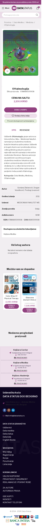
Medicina (29, 22)
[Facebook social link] (4, 410)
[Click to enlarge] (7, 71)
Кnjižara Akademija (20, 375)
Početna (7, 22)
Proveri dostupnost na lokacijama (20, 121)
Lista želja (7, 464)
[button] (11, 306)
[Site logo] (22, 8)
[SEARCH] (36, 14)
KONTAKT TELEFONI (12, 502)
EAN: (26, 220)
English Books (9, 440)
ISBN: (5, 220)
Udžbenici (7, 427)
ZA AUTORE (8, 488)
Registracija (8, 455)
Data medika (8, 431)
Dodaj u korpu (20, 110)
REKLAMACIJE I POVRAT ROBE (17, 482)
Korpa (5, 458)
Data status (8, 434)
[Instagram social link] (9, 410)
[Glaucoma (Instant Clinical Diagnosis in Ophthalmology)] (29, 284)
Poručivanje (8, 461)
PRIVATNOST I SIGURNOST (15, 479)
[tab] (14, 130)
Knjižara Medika (10, 234)
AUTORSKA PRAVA (11, 491)
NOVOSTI (7, 499)
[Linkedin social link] (13, 410)
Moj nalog (7, 452)
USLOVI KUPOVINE (11, 476)
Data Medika (18, 22)
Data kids (7, 437)
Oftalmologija (9, 25)
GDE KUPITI (8, 496)
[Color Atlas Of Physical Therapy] (11, 284)
